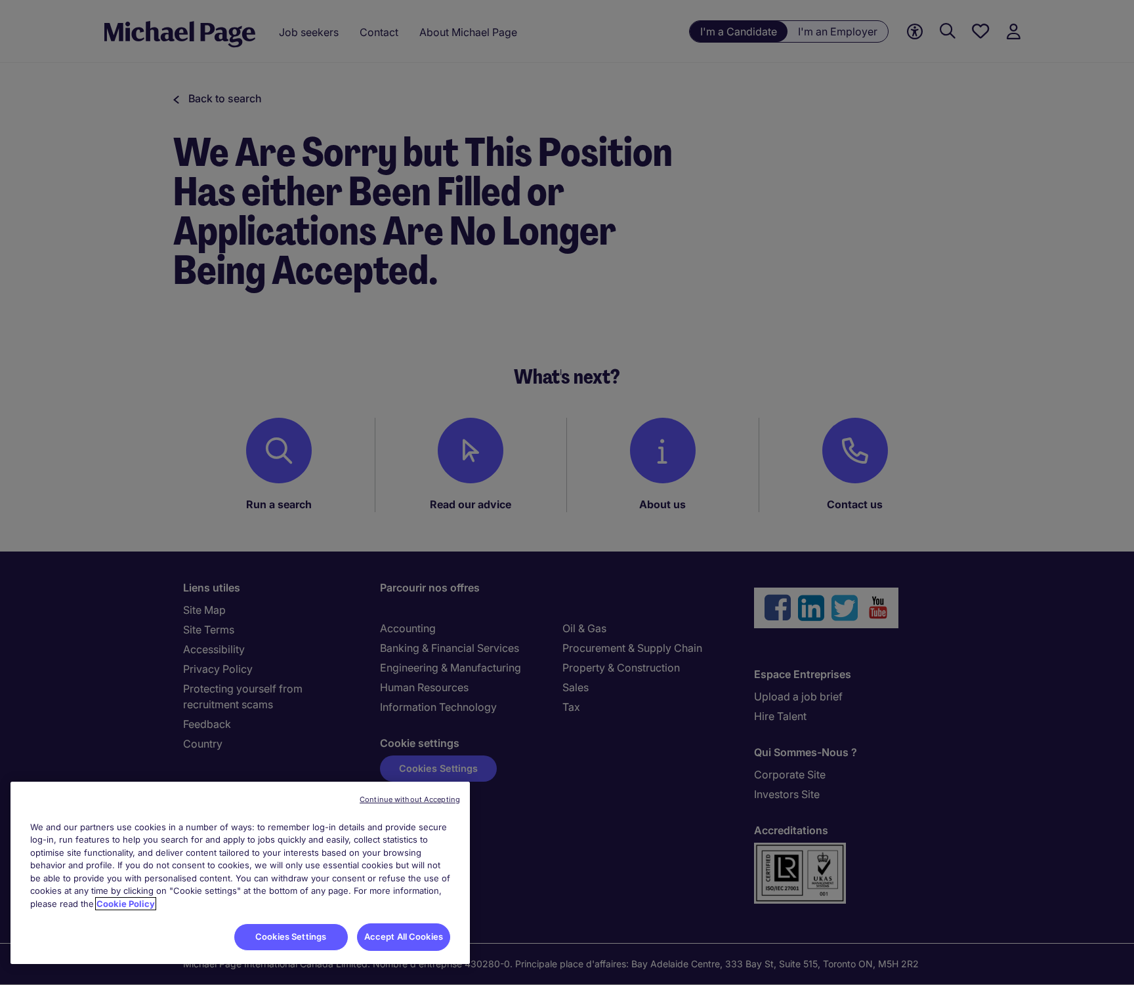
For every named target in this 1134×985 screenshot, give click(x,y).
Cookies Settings (290, 936)
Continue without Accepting (410, 799)
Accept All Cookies (403, 936)
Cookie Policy (125, 903)
